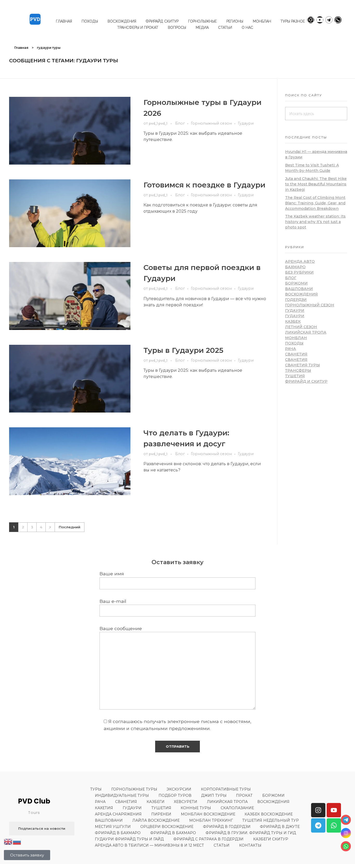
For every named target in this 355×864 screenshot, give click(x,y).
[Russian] (17, 841)
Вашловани (299, 288)
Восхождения (301, 294)
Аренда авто (300, 261)
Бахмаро (295, 267)
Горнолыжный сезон (211, 123)
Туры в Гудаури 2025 (183, 350)
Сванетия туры (302, 365)
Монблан (296, 337)
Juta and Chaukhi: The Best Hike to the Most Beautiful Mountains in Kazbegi (316, 184)
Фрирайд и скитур (306, 381)
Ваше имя (112, 573)
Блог (180, 123)
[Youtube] (319, 19)
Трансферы (298, 370)
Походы (294, 343)
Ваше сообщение (121, 628)
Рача (290, 348)
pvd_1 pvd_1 (158, 123)
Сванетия (296, 354)
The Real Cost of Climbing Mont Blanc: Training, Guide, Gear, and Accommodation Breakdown (315, 203)
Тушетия (295, 376)
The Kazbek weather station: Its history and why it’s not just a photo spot (315, 222)
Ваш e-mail (113, 601)
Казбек (293, 321)
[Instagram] (310, 19)
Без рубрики (299, 272)
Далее (50, 527)
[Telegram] (328, 19)
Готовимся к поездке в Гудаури (204, 184)
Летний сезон (301, 327)
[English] (8, 841)
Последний (69, 527)
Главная (21, 48)
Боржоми (296, 283)
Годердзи (296, 299)
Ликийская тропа (305, 332)
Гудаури (246, 123)
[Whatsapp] (337, 19)
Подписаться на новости (41, 828)
